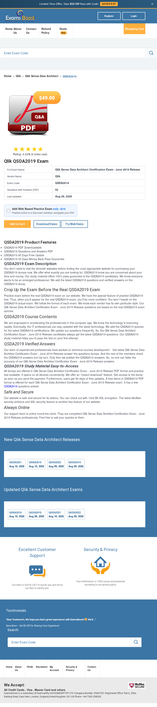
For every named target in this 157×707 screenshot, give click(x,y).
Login (134, 16)
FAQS (29, 666)
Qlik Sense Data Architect (41, 76)
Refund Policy (46, 30)
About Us (17, 30)
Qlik (18, 76)
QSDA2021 (16, 464)
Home (8, 29)
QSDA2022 (56, 464)
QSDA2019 (10, 386)
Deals (63, 30)
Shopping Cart (134, 29)
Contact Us (31, 30)
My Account (54, 668)
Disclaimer (41, 666)
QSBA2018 (36, 464)
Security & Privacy (71, 668)
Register (109, 16)
